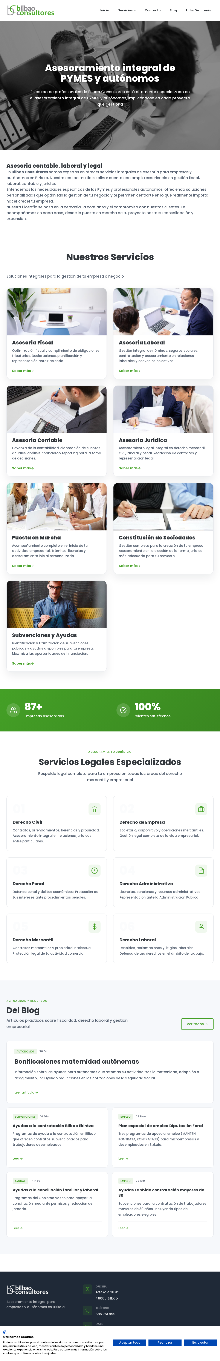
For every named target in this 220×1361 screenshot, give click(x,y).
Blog (173, 10)
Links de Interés (198, 10)
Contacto (153, 10)
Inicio (104, 10)
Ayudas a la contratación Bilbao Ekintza (53, 1125)
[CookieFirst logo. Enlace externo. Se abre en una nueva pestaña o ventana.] (4, 1332)
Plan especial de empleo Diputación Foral (160, 1125)
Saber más (21, 371)
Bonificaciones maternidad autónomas (76, 1061)
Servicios (125, 10)
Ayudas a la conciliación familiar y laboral (55, 1190)
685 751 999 (105, 1314)
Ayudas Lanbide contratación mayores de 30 (161, 1192)
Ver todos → (197, 1024)
